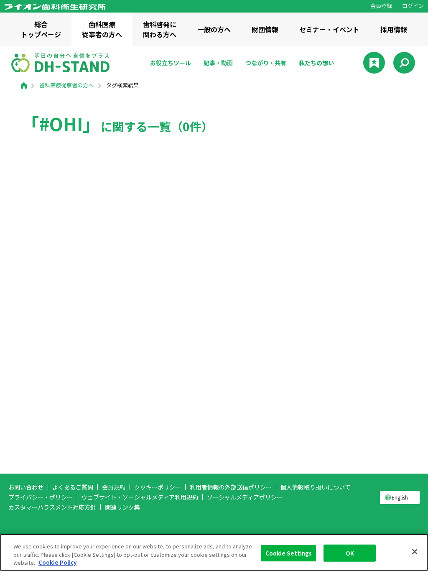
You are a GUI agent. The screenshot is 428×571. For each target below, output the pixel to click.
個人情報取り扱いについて (315, 487)
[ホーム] (24, 85)
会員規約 (113, 487)
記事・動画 (218, 63)
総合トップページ (41, 29)
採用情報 (393, 29)
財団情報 (265, 29)
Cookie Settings (288, 553)
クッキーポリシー (157, 487)
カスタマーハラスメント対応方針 (52, 507)
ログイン (413, 6)
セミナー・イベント (329, 29)
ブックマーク (374, 63)
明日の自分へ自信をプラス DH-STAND (60, 62)
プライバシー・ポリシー (40, 497)
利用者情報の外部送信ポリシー (231, 487)
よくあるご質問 (72, 487)
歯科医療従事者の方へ (102, 29)
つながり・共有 (265, 63)
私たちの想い (316, 63)
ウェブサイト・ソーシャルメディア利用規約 (140, 497)
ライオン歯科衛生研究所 (54, 7)
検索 (404, 63)
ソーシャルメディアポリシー (245, 497)
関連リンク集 (122, 507)
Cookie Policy (57, 562)
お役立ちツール (170, 63)
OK (350, 553)
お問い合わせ (25, 487)
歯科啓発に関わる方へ (159, 29)
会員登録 (381, 6)
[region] (214, 552)
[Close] (414, 551)
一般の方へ (214, 29)
